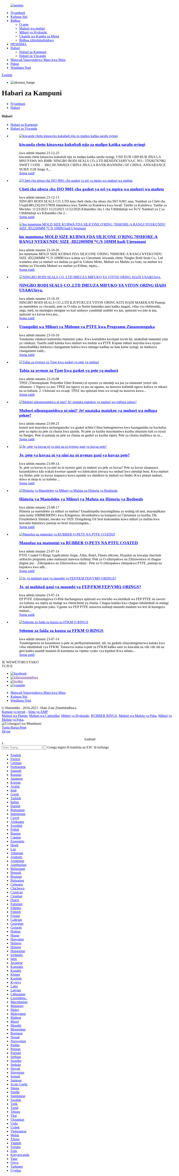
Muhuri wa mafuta (32, 28)
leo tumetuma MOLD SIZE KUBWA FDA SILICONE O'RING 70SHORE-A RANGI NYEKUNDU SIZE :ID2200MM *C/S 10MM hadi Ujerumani (88, 239)
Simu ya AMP (38, 712)
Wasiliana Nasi (20, 67)
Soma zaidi (26, 173)
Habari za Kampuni (32, 52)
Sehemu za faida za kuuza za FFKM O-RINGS (61, 630)
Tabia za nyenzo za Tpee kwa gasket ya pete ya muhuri (68, 370)
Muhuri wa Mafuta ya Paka (138, 716)
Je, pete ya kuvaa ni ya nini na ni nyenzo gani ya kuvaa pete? (74, 455)
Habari (15, 48)
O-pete (24, 24)
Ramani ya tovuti (13, 712)
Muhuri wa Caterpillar (44, 716)
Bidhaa (15, 20)
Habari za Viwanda (32, 56)
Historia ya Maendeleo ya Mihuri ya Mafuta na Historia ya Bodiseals (81, 499)
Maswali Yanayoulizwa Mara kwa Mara (37, 60)
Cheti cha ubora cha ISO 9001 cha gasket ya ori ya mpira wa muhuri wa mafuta (91, 189)
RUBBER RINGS (104, 716)
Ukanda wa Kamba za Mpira (39, 36)
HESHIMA (18, 44)
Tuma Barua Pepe (14, 727)
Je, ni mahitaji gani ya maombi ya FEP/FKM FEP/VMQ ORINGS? (80, 587)
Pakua (14, 64)
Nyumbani (17, 13)
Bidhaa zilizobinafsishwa (36, 40)
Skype (6, 731)
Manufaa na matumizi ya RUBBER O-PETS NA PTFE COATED (78, 543)
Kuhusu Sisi (18, 17)
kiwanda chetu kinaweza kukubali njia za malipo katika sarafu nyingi (82, 144)
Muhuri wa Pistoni (14, 716)
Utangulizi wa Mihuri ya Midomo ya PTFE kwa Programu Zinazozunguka (87, 326)
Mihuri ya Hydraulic (33, 32)
